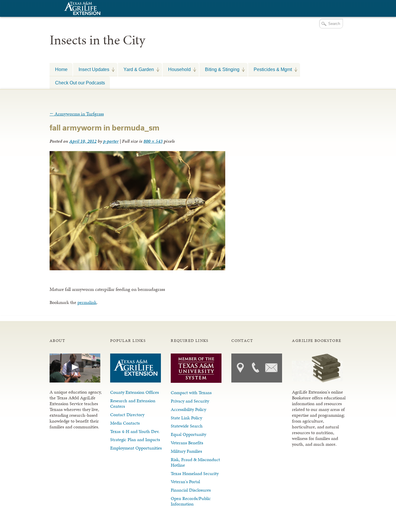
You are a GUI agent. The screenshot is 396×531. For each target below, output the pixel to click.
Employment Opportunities (136, 448)
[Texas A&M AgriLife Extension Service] (81, 9)
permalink (87, 302)
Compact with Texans (191, 392)
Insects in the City (97, 40)
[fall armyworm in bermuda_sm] (137, 268)
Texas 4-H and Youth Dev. (134, 431)
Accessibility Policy (188, 409)
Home (61, 69)
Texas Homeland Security (195, 473)
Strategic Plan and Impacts (135, 439)
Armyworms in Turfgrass (77, 113)
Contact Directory (127, 414)
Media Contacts (125, 423)
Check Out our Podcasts (80, 82)
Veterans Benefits (187, 442)
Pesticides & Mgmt (270, 69)
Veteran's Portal (185, 481)
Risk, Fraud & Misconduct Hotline (195, 462)
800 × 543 (153, 141)
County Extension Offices (134, 392)
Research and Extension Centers (132, 403)
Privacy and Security (190, 401)
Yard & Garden (136, 69)
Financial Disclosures (191, 490)
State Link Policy (186, 417)
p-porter (111, 141)
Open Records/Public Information (191, 501)
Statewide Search (187, 426)
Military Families (186, 451)
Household (177, 69)
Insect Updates (91, 69)
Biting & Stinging (219, 69)
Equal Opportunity (188, 434)
